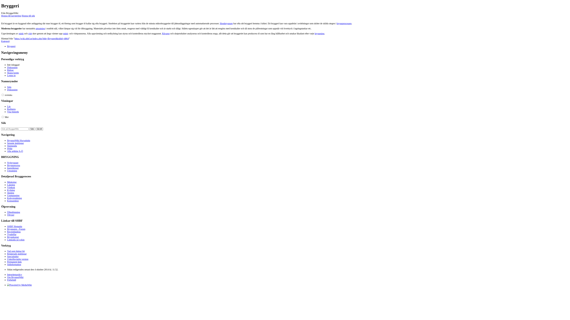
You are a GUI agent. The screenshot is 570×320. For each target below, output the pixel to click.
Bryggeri (11, 46)
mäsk (21, 33)
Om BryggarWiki (15, 277)
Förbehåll (11, 280)
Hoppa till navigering (11, 16)
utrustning (40, 28)
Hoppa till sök (28, 16)
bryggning (319, 33)
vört (30, 33)
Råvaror (166, 33)
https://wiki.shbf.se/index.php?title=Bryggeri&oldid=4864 (42, 38)
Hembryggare (226, 23)
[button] (3, 95)
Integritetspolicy (14, 274)
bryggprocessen (344, 23)
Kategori (5, 41)
